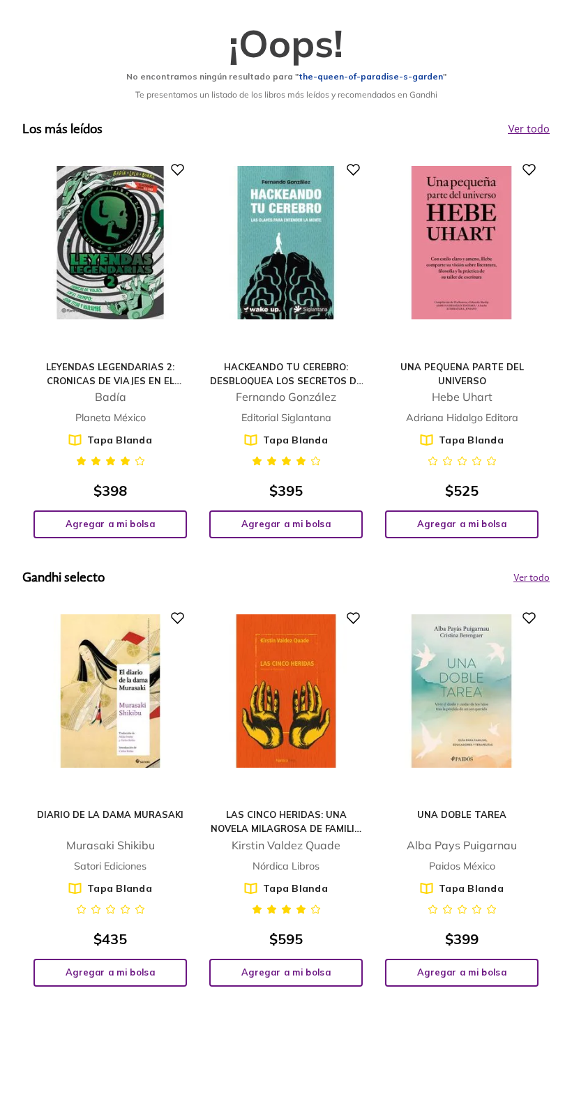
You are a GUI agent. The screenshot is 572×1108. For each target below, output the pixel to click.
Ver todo (531, 578)
